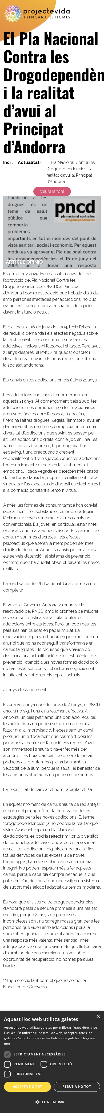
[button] (52, 1102)
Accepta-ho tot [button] (27, 1086)
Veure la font (52, 191)
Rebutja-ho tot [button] (76, 1086)
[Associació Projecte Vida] (37, 13)
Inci (7, 162)
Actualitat (28, 162)
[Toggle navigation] (96, 13)
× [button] (98, 1017)
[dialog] (52, 1062)
